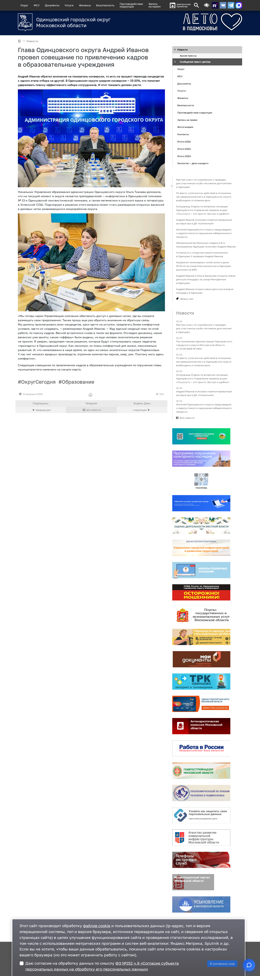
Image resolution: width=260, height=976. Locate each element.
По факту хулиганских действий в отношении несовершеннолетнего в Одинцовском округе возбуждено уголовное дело (203, 197)
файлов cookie (96, 925)
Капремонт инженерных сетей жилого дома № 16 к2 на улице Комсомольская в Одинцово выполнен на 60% (203, 266)
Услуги (69, 5)
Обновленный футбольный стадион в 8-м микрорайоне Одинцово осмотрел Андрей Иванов (206, 244)
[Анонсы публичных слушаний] (201, 570)
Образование (78, 382)
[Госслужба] (201, 481)
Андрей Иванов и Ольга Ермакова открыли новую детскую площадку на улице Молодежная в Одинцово (205, 279)
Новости (32, 41)
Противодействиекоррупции (131, 5)
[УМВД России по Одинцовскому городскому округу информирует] (201, 592)
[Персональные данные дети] (201, 815)
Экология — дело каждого (192, 163)
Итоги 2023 (184, 148)
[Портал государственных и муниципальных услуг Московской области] (201, 615)
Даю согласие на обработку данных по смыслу (102, 966)
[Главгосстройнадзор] (201, 771)
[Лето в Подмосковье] (197, 22)
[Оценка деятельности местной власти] (201, 525)
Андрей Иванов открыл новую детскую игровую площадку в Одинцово (204, 291)
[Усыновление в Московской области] (201, 904)
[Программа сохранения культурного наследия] (201, 459)
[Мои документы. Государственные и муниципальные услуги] (201, 659)
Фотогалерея (185, 127)
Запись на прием (154, 5)
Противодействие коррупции (194, 112)
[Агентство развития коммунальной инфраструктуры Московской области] (201, 837)
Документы (52, 5)
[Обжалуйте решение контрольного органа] (201, 503)
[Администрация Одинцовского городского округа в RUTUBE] (215, 5)
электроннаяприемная (184, 5)
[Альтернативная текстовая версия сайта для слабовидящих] (206, 5)
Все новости (187, 417)
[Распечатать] (91, 395)
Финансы (85, 5)
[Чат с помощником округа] (249, 965)
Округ (24, 5)
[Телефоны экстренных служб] (201, 860)
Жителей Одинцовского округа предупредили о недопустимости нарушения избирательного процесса (204, 233)
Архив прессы (188, 55)
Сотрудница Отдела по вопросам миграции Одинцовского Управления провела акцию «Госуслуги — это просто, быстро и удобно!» (203, 210)
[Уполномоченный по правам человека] (201, 793)
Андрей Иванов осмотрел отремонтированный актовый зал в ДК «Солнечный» (204, 221)
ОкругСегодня (38, 382)
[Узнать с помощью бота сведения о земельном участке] (201, 436)
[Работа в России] (201, 748)
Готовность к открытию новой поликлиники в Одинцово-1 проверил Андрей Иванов (202, 254)
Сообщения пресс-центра (195, 61)
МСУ (37, 5)
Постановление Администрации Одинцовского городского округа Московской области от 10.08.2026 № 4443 (204, 345)
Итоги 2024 (184, 156)
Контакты (183, 134)
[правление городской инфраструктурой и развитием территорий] (201, 548)
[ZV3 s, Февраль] (91, 138)
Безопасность (105, 5)
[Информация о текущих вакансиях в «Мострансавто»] (201, 637)
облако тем (186, 298)
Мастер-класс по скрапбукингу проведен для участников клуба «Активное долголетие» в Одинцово (204, 183)
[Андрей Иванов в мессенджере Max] (239, 5)
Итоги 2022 (184, 141)
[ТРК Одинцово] (201, 681)
